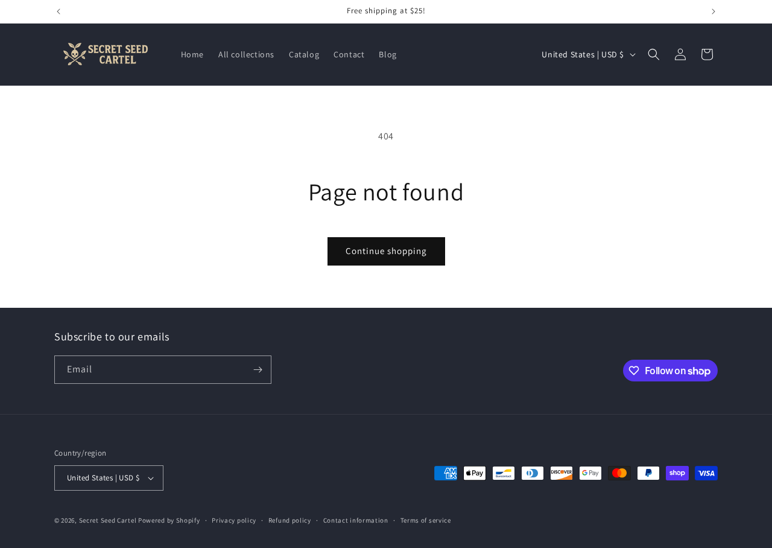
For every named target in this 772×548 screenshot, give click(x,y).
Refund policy (289, 520)
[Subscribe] (257, 369)
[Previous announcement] (58, 11)
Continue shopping (386, 250)
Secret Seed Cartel (108, 520)
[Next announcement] (713, 11)
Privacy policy (234, 520)
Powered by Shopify (169, 520)
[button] (654, 54)
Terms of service (425, 520)
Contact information (355, 520)
